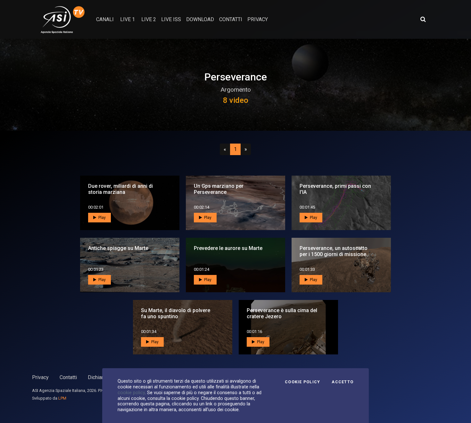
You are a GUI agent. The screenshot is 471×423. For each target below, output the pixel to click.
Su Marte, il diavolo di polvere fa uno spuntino (175, 313)
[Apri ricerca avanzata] (423, 19)
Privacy (40, 377)
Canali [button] (105, 19)
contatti (230, 19)
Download (200, 19)
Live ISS (171, 19)
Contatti (68, 377)
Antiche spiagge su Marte (118, 248)
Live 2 (148, 19)
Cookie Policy (302, 382)
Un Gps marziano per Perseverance (219, 189)
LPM (62, 398)
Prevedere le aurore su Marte (228, 248)
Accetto (342, 382)
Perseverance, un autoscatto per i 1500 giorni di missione (334, 251)
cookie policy (131, 392)
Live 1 (127, 19)
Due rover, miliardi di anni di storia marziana (120, 189)
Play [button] (101, 217)
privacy (257, 19)
